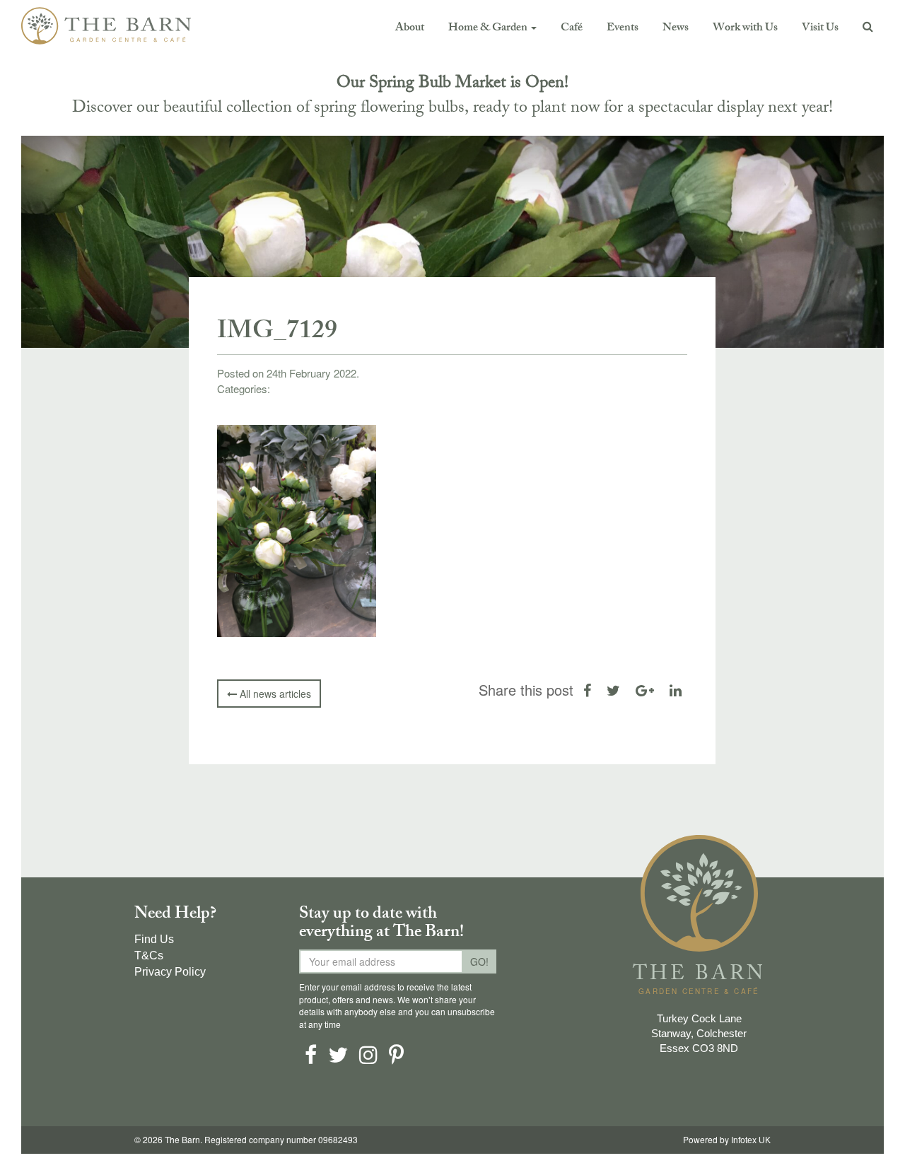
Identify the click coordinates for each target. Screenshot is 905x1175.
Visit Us (820, 28)
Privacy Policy (170, 972)
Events (622, 28)
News (675, 28)
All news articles (274, 693)
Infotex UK (751, 1140)
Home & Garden (489, 28)
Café (572, 28)
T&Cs (148, 955)
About (409, 28)
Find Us (154, 939)
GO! (479, 961)
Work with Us (745, 28)
